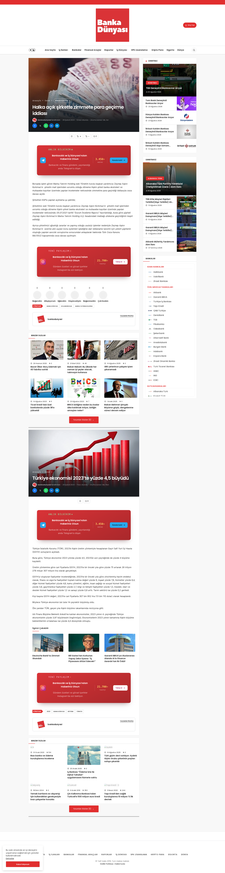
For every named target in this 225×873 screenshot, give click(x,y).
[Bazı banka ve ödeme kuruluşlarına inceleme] (46, 747)
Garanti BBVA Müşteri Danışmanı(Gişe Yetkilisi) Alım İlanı (159, 216)
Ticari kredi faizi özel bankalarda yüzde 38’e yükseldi (42, 407)
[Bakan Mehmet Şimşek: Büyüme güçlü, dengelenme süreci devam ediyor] (120, 388)
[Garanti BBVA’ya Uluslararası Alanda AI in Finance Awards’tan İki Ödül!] (119, 643)
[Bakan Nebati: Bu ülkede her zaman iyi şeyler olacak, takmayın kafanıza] (83, 350)
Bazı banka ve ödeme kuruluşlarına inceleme (42, 757)
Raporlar (108, 50)
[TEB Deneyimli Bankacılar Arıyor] (169, 80)
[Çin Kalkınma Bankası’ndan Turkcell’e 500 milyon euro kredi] (83, 785)
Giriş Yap (191, 25)
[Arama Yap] (194, 50)
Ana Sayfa (50, 50)
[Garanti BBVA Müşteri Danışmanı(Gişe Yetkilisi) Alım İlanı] (186, 216)
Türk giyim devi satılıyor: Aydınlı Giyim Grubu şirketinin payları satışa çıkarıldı (120, 758)
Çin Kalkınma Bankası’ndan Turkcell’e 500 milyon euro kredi (83, 795)
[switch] (32, 50)
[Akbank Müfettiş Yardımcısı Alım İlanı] (186, 245)
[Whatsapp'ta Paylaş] (46, 125)
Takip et (118, 262)
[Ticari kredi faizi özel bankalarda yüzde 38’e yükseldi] (46, 388)
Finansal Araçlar (93, 50)
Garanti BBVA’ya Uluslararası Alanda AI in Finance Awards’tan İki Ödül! (119, 658)
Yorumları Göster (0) (82, 420)
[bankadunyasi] (42, 319)
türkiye (79, 711)
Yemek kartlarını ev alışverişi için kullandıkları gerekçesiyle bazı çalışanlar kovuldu (45, 796)
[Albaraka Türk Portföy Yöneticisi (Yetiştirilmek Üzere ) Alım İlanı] (169, 179)
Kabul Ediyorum (22, 864)
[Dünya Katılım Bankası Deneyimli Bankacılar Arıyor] (186, 118)
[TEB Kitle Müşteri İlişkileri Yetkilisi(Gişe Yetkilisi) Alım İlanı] (186, 202)
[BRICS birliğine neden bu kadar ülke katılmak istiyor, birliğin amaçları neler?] (83, 388)
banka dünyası (52, 306)
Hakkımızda (120, 864)
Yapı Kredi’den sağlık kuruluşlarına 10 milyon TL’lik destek (118, 796)
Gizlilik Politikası (106, 864)
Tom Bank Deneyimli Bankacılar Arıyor (156, 102)
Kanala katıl (117, 160)
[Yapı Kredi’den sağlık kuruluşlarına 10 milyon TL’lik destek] (120, 785)
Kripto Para (157, 50)
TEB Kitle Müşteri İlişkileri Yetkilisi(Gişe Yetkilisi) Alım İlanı (160, 202)
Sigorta (170, 50)
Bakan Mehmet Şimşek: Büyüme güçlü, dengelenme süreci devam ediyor (118, 407)
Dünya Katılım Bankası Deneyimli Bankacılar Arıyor (160, 116)
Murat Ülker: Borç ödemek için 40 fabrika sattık (45, 368)
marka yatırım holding (84, 306)
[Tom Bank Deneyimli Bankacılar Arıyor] (186, 103)
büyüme (70, 711)
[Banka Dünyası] (112, 25)
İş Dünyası (122, 50)
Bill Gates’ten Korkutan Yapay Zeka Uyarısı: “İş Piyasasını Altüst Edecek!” (82, 658)
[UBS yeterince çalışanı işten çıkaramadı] (120, 350)
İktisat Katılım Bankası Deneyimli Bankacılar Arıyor (160, 130)
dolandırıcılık (66, 306)
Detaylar (10, 858)
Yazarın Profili (126, 316)
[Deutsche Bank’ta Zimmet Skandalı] (47, 643)
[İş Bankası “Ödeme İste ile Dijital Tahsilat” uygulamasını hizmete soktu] (83, 755)
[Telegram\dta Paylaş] (57, 125)
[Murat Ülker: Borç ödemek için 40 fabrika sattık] (46, 350)
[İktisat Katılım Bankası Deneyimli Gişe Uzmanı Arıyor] (186, 146)
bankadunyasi (44, 120)
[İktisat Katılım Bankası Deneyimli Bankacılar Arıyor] (186, 132)
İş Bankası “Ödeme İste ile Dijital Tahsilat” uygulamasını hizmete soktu (82, 775)
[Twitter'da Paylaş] (40, 125)
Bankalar (76, 50)
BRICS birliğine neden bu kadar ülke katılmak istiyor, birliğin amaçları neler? (83, 407)
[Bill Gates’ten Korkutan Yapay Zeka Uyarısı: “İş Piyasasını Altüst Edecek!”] (83, 643)
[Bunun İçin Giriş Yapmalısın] (71, 136)
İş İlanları (63, 50)
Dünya (180, 50)
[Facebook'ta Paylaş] (34, 125)
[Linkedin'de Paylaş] (51, 125)
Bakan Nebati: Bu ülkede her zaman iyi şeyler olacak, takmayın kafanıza (82, 369)
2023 (48, 711)
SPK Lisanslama (139, 50)
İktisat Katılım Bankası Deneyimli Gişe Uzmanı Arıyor (157, 146)
